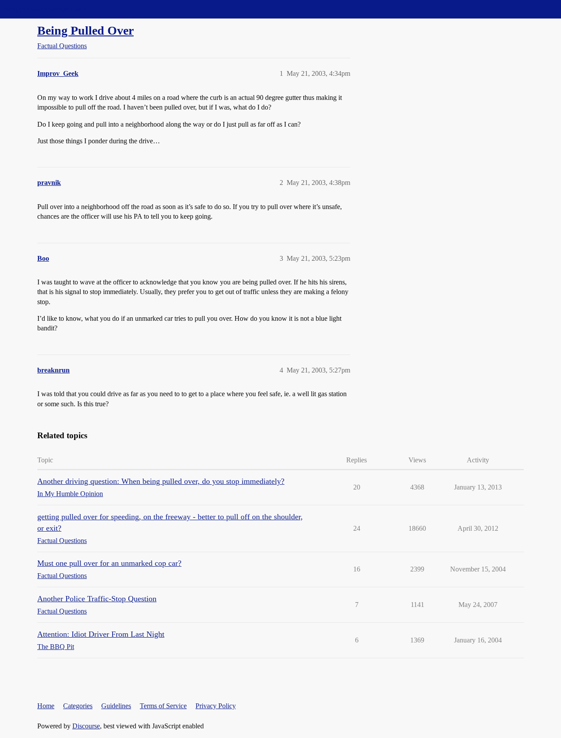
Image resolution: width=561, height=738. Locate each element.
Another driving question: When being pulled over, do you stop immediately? (160, 481)
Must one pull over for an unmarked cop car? (109, 563)
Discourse (86, 726)
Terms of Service (163, 706)
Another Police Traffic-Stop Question (96, 598)
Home (45, 706)
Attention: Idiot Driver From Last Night (100, 634)
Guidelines (116, 706)
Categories (77, 706)
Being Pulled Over (85, 30)
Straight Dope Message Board (46, 9)
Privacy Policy (215, 706)
